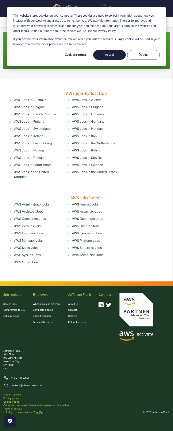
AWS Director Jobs (85, 226)
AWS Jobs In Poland (86, 150)
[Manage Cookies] (10, 421)
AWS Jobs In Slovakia (87, 157)
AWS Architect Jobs (28, 211)
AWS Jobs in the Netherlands (93, 143)
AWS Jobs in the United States (94, 172)
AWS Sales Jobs (26, 247)
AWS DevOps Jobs (28, 226)
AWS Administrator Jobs (32, 204)
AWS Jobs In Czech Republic (35, 114)
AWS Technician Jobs (87, 255)
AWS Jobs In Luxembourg (33, 143)
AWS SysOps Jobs (27, 255)
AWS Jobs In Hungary (88, 128)
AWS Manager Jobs (28, 240)
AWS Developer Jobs (87, 218)
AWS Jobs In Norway (29, 150)
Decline (143, 54)
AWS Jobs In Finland (29, 121)
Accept (109, 54)
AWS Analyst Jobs (85, 204)
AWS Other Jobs (26, 262)
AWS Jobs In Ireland (28, 136)
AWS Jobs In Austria (86, 100)
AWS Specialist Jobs (87, 247)
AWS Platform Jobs (86, 240)
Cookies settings (75, 54)
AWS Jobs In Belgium (30, 107)
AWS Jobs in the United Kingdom (31, 174)
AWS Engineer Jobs (28, 233)
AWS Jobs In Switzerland (32, 128)
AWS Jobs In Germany (88, 121)
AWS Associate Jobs (87, 211)
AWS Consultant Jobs (30, 218)
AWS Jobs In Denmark (88, 114)
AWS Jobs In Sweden (87, 165)
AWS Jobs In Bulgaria (87, 107)
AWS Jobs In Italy (84, 136)
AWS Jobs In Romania (30, 157)
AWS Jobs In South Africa (32, 165)
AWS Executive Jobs (87, 233)
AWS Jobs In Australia (30, 100)
